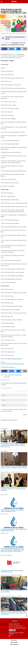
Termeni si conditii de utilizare (16, 626)
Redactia (24, 627)
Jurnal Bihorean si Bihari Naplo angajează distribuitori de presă (12, 571)
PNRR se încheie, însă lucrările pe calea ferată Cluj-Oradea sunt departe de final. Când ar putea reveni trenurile (14, 613)
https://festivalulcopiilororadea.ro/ (14, 358)
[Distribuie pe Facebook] (4, 48)
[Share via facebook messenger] (17, 48)
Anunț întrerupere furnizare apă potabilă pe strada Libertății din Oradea (12, 510)
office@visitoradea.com (9, 367)
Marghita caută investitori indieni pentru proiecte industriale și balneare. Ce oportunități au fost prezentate (14, 489)
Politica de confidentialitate (15, 627)
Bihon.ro (3, 624)
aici (16, 420)
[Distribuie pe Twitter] (10, 48)
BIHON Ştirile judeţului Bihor (11, 472)
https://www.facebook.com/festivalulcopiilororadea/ (12, 363)
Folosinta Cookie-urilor (14, 624)
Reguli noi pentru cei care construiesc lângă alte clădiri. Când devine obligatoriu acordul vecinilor (14, 467)
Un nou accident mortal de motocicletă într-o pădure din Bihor (13, 591)
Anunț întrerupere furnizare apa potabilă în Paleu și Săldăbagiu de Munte (14, 530)
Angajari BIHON (6, 555)
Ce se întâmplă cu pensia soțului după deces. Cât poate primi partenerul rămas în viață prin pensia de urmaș (13, 445)
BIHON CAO (4, 494)
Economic (4, 428)
